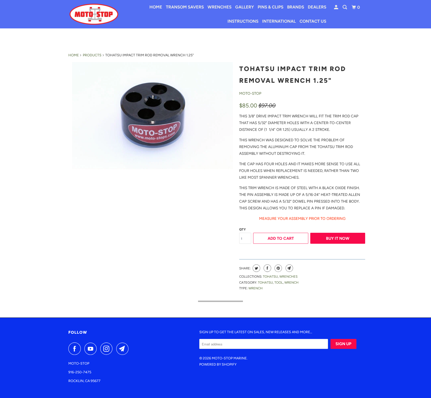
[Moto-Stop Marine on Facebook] (75, 348)
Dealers (317, 6)
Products (92, 55)
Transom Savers (185, 6)
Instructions (242, 21)
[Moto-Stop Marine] (93, 14)
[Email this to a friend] (288, 268)
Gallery (244, 6)
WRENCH (255, 288)
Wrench (291, 282)
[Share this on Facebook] (266, 268)
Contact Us (313, 21)
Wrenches (219, 6)
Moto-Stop (250, 93)
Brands (295, 6)
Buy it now (337, 238)
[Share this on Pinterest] (277, 268)
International (279, 21)
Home (155, 6)
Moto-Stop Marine (229, 358)
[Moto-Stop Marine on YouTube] (91, 348)
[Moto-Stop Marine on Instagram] (107, 348)
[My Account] (336, 7)
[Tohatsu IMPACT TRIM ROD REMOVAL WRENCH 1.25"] (152, 115)
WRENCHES (288, 276)
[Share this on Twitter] (255, 268)
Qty (242, 229)
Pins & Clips (270, 6)
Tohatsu (270, 276)
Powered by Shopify (217, 364)
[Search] (345, 7)
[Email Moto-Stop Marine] (123, 348)
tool (278, 282)
